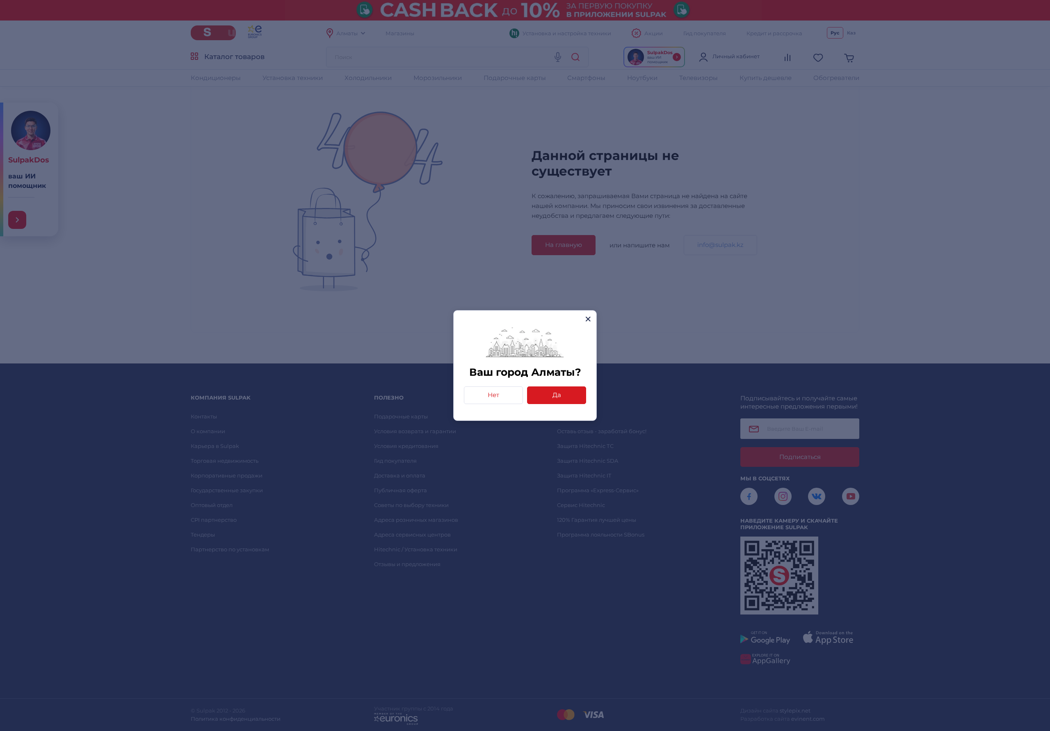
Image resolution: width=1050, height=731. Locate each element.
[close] (588, 319)
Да (556, 395)
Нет (493, 395)
